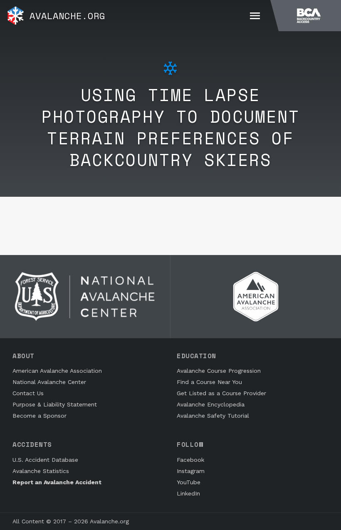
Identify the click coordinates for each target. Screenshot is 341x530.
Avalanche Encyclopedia (211, 404)
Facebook (190, 459)
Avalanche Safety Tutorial (213, 415)
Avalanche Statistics (40, 471)
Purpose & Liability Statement (54, 404)
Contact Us (28, 393)
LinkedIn (188, 493)
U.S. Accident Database (45, 459)
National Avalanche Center (49, 382)
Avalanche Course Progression (219, 370)
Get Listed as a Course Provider (221, 393)
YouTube (188, 482)
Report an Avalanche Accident (56, 482)
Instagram (191, 471)
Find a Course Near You (209, 382)
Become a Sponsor (39, 415)
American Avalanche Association (57, 370)
